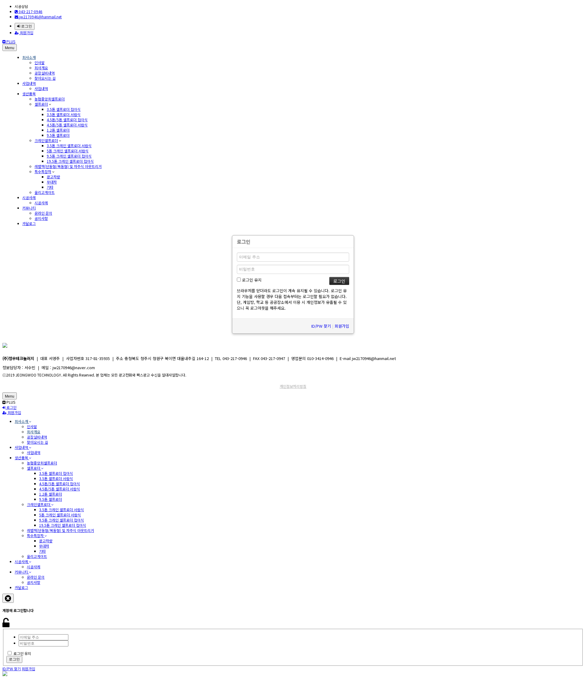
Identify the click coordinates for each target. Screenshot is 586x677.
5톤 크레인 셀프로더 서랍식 (68, 150)
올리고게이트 (44, 192)
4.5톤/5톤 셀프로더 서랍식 (67, 124)
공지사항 (41, 218)
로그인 (26, 26)
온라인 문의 (43, 213)
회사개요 (41, 67)
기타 (50, 187)
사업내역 (29, 83)
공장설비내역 (44, 72)
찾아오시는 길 (45, 78)
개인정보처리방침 (293, 386)
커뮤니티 (29, 207)
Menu (9, 48)
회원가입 (26, 32)
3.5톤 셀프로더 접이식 (64, 109)
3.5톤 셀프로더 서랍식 (64, 114)
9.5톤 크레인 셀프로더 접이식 (69, 155)
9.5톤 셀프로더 (58, 135)
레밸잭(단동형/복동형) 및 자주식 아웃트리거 (68, 166)
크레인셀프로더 (46, 140)
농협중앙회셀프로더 (49, 98)
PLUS (10, 41)
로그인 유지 (251, 280)
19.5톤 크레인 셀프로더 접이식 (70, 161)
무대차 (52, 181)
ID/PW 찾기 (321, 326)
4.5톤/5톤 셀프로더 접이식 (67, 119)
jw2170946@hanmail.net (40, 16)
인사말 (39, 62)
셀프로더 (41, 104)
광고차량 (53, 176)
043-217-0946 (30, 11)
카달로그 (29, 223)
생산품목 (29, 93)
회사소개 (29, 57)
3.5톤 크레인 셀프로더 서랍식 (69, 145)
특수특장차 (42, 171)
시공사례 (29, 197)
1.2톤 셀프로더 (58, 130)
